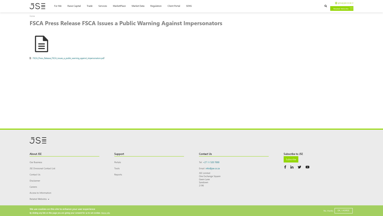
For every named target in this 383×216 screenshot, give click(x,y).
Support (119, 153)
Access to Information (40, 193)
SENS (189, 6)
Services (102, 6)
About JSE (36, 153)
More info (105, 212)
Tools (117, 168)
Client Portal (174, 6)
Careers (33, 187)
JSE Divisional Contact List (42, 168)
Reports (118, 174)
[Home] (39, 6)
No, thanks (328, 210)
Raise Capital (74, 6)
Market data (138, 6)
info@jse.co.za (213, 168)
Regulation (156, 6)
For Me (57, 6)
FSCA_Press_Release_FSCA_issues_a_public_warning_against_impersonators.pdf (68, 58)
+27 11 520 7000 (211, 162)
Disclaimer (35, 181)
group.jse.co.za (344, 3)
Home (32, 16)
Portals (117, 162)
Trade (89, 6)
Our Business (36, 162)
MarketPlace (119, 6)
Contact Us (35, 174)
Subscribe (291, 159)
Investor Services (37, 202)
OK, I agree (343, 210)
